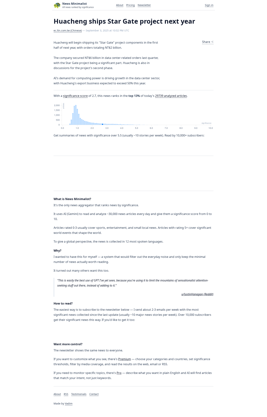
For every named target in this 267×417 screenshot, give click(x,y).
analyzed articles (171, 96)
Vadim (68, 403)
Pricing (130, 5)
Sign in (209, 5)
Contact (94, 394)
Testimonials (78, 394)
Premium (124, 359)
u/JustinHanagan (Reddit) (197, 294)
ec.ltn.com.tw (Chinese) (68, 30)
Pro (119, 373)
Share (206, 42)
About (119, 5)
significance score (75, 96)
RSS (66, 394)
